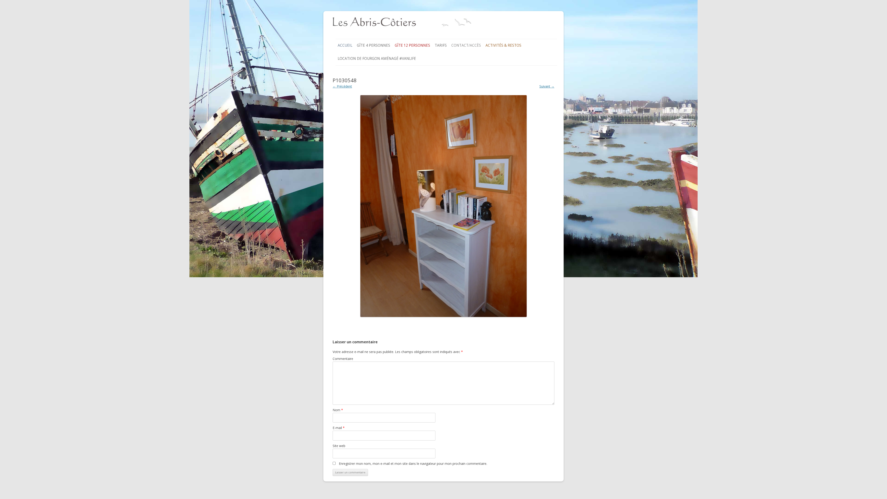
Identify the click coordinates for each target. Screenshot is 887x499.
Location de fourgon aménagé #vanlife (377, 58)
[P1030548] (443, 206)
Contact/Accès (466, 45)
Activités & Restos (503, 45)
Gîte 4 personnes (373, 45)
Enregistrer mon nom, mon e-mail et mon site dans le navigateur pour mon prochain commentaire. (413, 463)
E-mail (339, 428)
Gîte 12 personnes (412, 45)
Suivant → (546, 86)
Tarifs (441, 45)
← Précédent (342, 86)
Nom (338, 410)
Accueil (345, 45)
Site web (339, 446)
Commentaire (343, 358)
